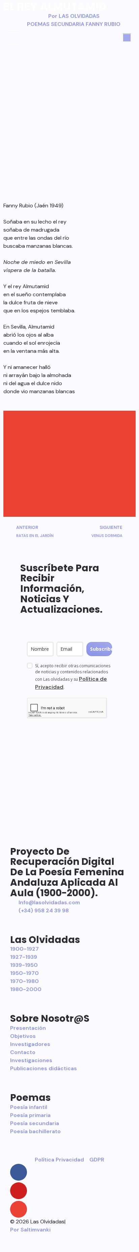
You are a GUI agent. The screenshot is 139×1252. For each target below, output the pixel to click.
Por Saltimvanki (30, 1229)
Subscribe (101, 649)
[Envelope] (18, 1209)
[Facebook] (18, 1172)
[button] (13, 37)
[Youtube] (18, 1190)
